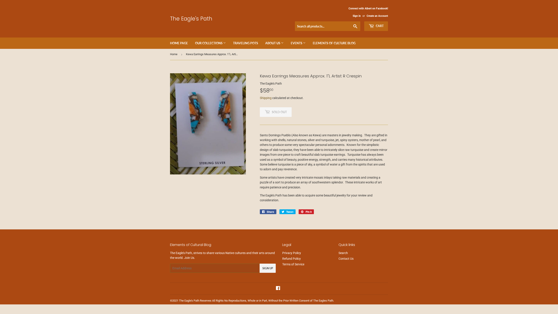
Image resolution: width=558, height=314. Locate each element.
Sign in (357, 15)
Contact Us (346, 258)
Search (343, 253)
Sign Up (267, 268)
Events (297, 43)
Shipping (266, 98)
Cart (379, 26)
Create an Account (377, 15)
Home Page (179, 43)
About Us (273, 43)
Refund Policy (291, 258)
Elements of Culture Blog (334, 43)
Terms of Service (293, 264)
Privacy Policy (291, 253)
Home (173, 54)
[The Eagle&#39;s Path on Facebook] (278, 288)
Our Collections (209, 43)
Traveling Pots (245, 43)
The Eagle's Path (191, 18)
